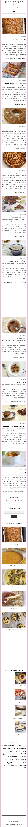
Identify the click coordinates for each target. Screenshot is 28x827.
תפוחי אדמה (11, 765)
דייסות (23, 282)
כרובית (19, 754)
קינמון (24, 760)
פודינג (24, 757)
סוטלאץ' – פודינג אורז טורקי (16, 261)
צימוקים (6, 756)
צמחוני (16, 104)
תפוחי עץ (6, 765)
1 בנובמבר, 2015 (23, 335)
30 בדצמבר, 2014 (23, 423)
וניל (16, 751)
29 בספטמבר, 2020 (22, 80)
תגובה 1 (6, 401)
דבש (18, 751)
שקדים (19, 765)
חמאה (11, 751)
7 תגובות (12, 104)
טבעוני (18, 282)
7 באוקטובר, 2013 (23, 469)
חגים (25, 148)
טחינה (7, 751)
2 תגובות (16, 192)
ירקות (23, 753)
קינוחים (24, 284)
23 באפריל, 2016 (23, 258)
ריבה (20, 763)
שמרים (23, 765)
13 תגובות (14, 148)
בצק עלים (7, 745)
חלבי (25, 192)
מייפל (14, 754)
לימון (17, 754)
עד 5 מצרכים (11, 282)
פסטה (14, 757)
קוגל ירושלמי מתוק (19, 39)
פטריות (19, 756)
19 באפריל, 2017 (23, 214)
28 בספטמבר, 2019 (22, 126)
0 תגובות (7, 58)
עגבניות (6, 754)
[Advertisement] (14, 302)
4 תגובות (16, 236)
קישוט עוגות (19, 759)
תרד (25, 767)
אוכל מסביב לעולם (22, 58)
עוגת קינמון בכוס (20, 338)
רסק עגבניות (17, 763)
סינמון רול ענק (21, 173)
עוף (4, 754)
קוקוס (3, 757)
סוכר (9, 754)
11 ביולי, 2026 (23, 36)
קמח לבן (14, 759)
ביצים (23, 745)
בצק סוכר (12, 745)
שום (13, 763)
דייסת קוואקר (21, 382)
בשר (21, 748)
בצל (17, 746)
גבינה (17, 748)
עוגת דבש (22, 129)
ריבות (9, 491)
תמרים (15, 765)
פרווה (19, 104)
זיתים (13, 751)
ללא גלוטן (17, 58)
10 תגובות (16, 357)
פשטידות (11, 58)
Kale (19, 821)
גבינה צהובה (10, 749)
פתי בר (10, 757)
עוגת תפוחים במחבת (19, 217)
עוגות (14, 58)
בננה (20, 745)
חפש (14, 516)
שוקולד (8, 762)
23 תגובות (5, 491)
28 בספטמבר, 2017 (22, 170)
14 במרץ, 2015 (23, 379)
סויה (12, 754)
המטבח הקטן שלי (14, 3)
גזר (21, 751)
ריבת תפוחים (21, 472)
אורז (25, 282)
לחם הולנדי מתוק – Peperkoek (14, 426)
